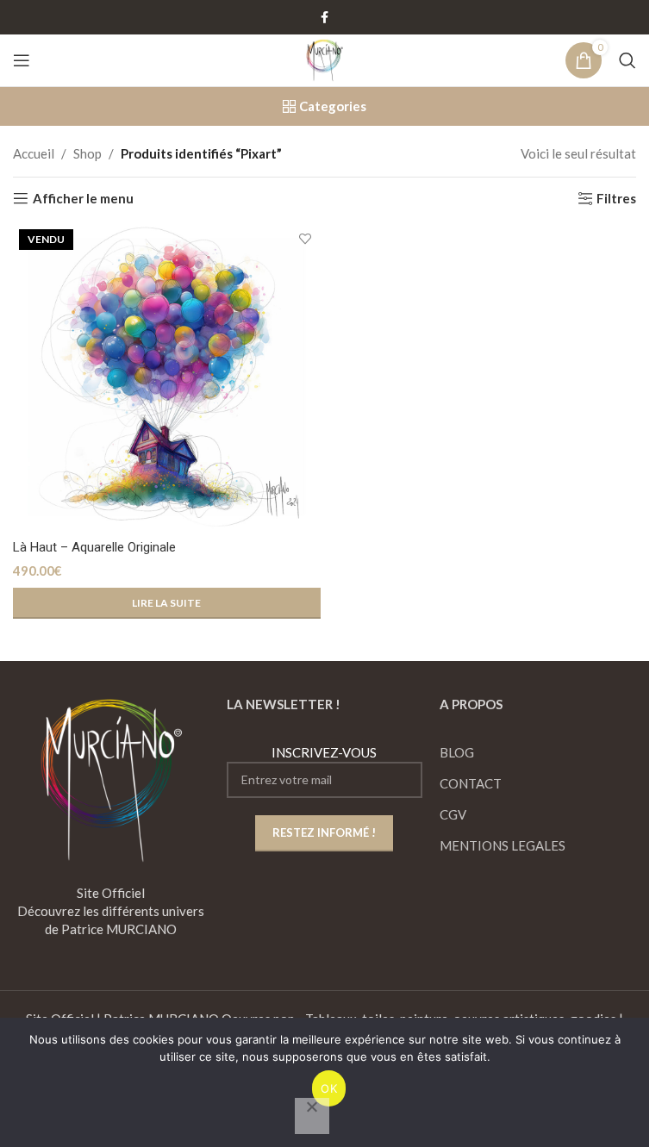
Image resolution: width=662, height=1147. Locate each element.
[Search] (627, 60)
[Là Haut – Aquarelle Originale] (167, 377)
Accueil (33, 153)
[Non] (312, 1116)
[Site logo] (324, 58)
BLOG (457, 752)
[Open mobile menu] (21, 60)
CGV (453, 814)
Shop (87, 153)
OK (329, 1088)
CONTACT (471, 783)
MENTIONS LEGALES (502, 845)
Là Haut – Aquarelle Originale (94, 547)
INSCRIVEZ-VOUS (324, 752)
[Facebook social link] (325, 17)
